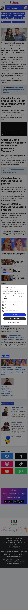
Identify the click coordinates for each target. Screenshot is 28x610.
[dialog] (14, 305)
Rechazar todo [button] (14, 318)
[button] (14, 322)
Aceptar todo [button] (14, 315)
